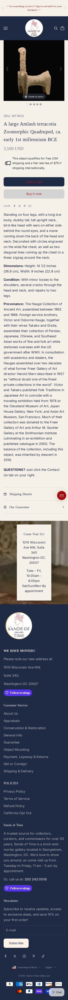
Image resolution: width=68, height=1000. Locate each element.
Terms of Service (17, 799)
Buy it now (34, 194)
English (49, 967)
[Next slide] (60, 68)
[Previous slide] (7, 68)
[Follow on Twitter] (15, 956)
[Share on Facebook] (14, 206)
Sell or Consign (15, 764)
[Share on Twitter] (19, 206)
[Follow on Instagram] (24, 956)
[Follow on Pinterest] (34, 956)
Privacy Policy (14, 791)
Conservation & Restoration (25, 728)
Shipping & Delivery (18, 771)
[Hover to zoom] (34, 70)
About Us (11, 713)
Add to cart (34, 182)
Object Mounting (16, 749)
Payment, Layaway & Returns (26, 757)
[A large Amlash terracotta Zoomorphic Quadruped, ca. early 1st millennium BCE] (27, 104)
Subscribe (16, 943)
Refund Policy (14, 806)
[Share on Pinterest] (24, 206)
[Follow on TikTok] (43, 956)
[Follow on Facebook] (5, 956)
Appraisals (12, 721)
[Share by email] (29, 206)
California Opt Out (17, 813)
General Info (13, 735)
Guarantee (12, 742)
